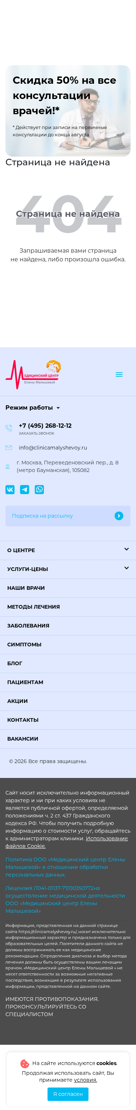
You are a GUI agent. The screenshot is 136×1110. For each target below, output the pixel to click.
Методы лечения (33, 607)
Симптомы (24, 644)
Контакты (22, 720)
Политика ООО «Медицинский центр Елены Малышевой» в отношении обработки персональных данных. (65, 867)
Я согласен (68, 1094)
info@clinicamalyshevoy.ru (53, 447)
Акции (17, 701)
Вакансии (22, 739)
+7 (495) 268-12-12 (45, 425)
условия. (85, 1080)
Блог (14, 663)
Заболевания (28, 625)
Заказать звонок (36, 433)
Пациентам (25, 682)
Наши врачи (26, 588)
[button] (68, 550)
